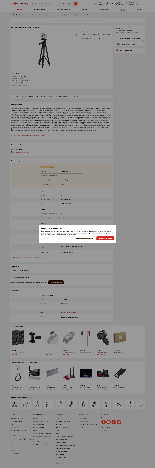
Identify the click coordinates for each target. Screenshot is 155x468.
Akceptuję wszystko (105, 238)
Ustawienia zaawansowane (84, 238)
